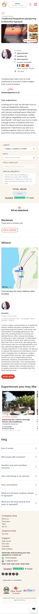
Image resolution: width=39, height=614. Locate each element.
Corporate (5, 546)
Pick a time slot (10, 163)
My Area (5, 534)
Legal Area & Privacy (19, 600)
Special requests (11, 171)
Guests (6, 145)
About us (5, 519)
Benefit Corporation (31, 598)
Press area (6, 521)
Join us (4, 527)
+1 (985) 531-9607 (11, 561)
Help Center (6, 541)
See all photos (30, 41)
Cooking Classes (7, 16)
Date (5, 154)
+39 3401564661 (11, 558)
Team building (7, 549)
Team (4, 524)
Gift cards (5, 544)
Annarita (17, 50)
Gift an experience (19, 210)
